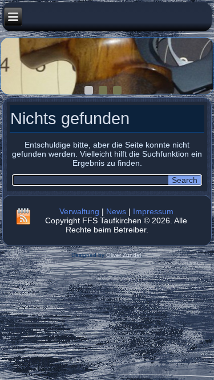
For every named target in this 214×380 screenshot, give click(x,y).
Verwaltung (79, 211)
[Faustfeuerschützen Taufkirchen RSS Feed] (23, 216)
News (116, 211)
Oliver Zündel (123, 255)
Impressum (153, 211)
